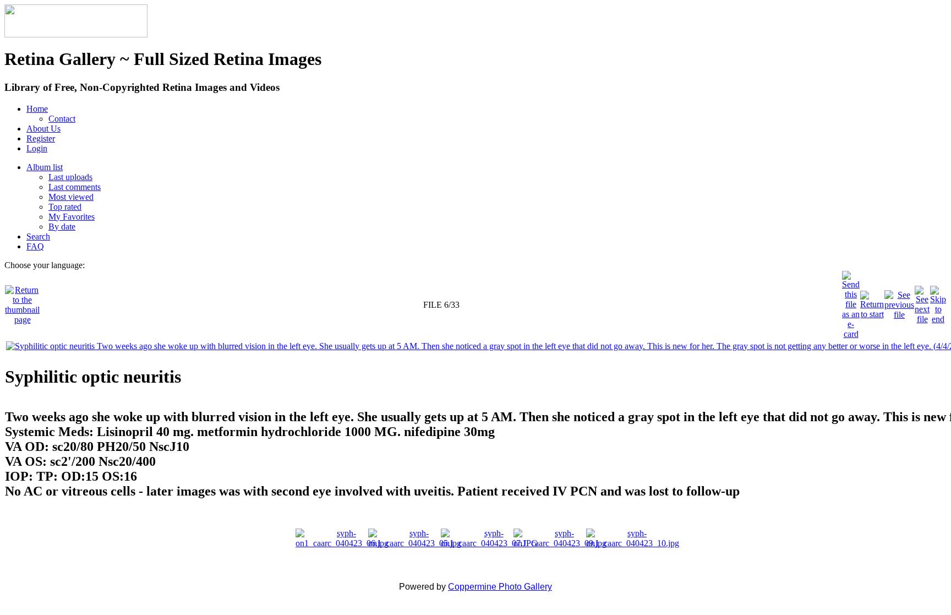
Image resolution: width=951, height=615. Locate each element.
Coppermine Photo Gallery (500, 586)
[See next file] (922, 302)
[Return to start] (872, 302)
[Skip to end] (938, 302)
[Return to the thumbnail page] (22, 302)
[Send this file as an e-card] (851, 302)
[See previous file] (899, 302)
